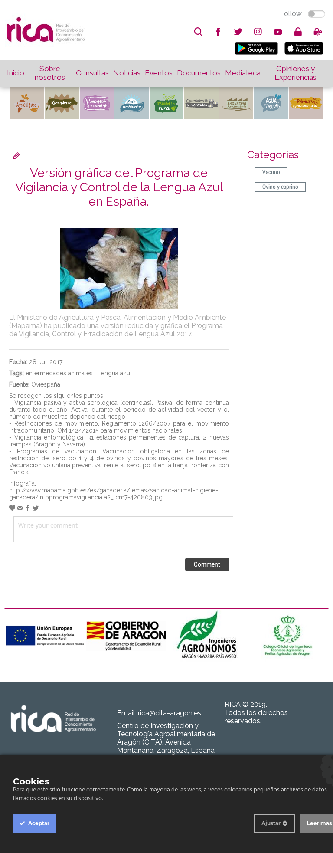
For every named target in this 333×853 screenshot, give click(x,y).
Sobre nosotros (50, 73)
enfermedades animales (59, 373)
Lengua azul (115, 373)
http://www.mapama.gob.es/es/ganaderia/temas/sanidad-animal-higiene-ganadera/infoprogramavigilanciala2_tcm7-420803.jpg (113, 494)
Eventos (159, 73)
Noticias (126, 73)
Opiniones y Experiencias (295, 73)
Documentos (199, 73)
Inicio (15, 73)
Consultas (92, 73)
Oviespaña (45, 384)
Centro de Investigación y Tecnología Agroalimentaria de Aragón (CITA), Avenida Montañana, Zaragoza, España (166, 738)
